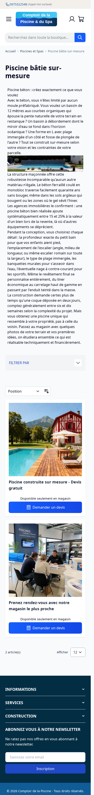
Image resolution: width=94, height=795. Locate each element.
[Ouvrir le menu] (8, 19)
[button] (45, 362)
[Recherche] (80, 37)
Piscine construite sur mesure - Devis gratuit (45, 485)
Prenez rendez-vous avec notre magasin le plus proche (39, 605)
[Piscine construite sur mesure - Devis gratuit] (45, 439)
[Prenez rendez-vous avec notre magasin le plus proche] (45, 560)
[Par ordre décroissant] (46, 391)
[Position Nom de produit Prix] (24, 391)
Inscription (45, 768)
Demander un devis (49, 507)
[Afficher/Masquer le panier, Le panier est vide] (81, 19)
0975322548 (31, 4)
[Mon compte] (72, 19)
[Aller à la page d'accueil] (40, 19)
